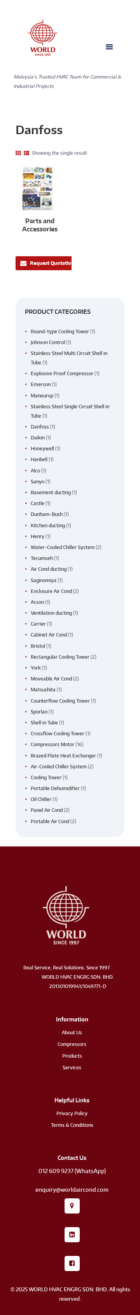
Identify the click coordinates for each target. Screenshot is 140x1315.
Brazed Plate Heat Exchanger (63, 756)
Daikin (38, 438)
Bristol (38, 646)
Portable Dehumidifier (55, 788)
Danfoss (40, 427)
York (36, 668)
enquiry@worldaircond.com (71, 1189)
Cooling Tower (46, 777)
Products (72, 1056)
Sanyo (37, 481)
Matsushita (43, 689)
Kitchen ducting (48, 525)
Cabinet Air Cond (49, 635)
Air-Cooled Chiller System (59, 766)
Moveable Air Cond (51, 679)
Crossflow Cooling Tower (57, 733)
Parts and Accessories (40, 225)
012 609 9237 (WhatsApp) (72, 1171)
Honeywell (42, 448)
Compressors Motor (52, 744)
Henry (37, 536)
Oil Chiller (41, 799)
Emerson (41, 384)
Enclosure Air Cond (51, 591)
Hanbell (39, 459)
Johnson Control (48, 342)
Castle (37, 503)
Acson (37, 602)
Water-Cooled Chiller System (62, 547)
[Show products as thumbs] (18, 153)
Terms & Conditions (72, 1125)
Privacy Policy (72, 1113)
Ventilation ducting (51, 613)
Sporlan (39, 712)
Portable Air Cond (50, 821)
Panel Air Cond (47, 810)
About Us (72, 1032)
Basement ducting (51, 492)
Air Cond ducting (48, 569)
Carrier (38, 624)
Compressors (72, 1044)
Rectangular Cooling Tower (60, 657)
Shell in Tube (44, 723)
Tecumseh (42, 558)
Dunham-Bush (47, 514)
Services (72, 1067)
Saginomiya (43, 580)
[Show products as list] (26, 153)
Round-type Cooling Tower (60, 331)
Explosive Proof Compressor (62, 373)
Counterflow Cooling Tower (60, 701)
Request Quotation (52, 263)
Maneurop (42, 396)
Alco (35, 471)
